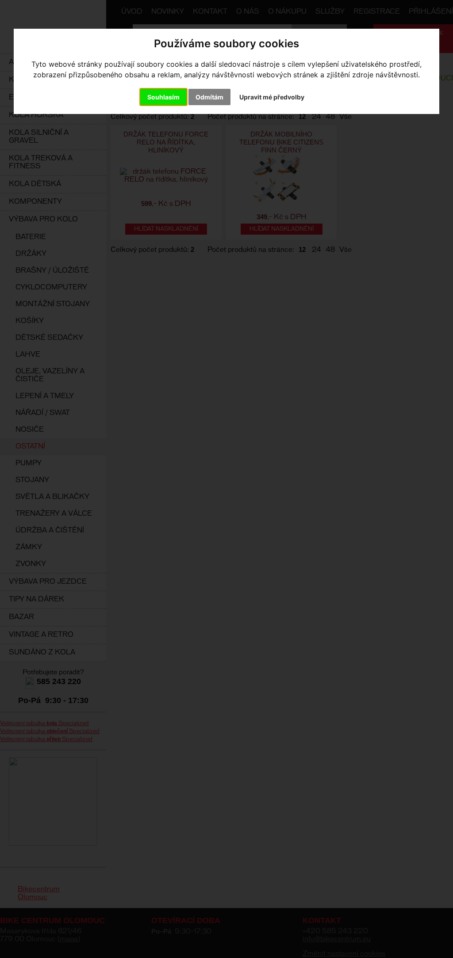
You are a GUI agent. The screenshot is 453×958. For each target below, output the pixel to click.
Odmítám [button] (209, 97)
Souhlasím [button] (163, 97)
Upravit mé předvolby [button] (271, 97)
